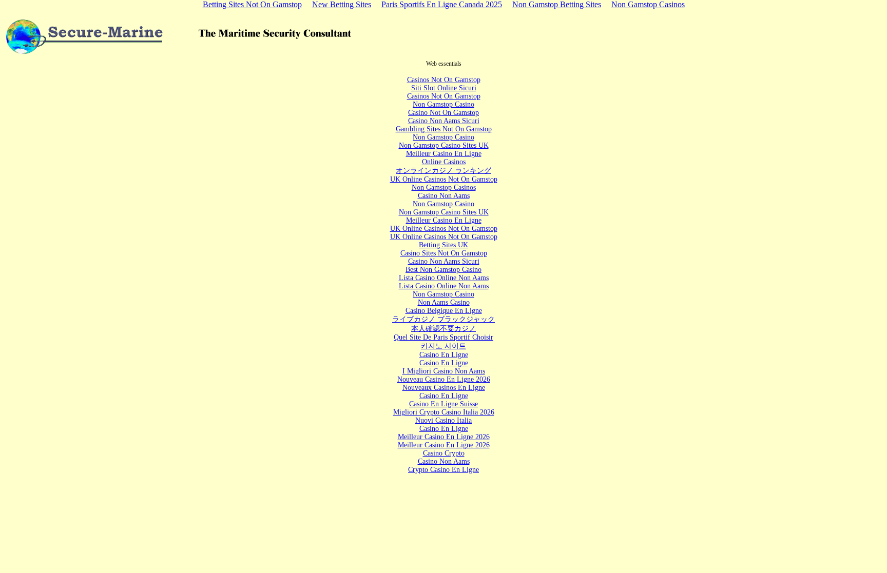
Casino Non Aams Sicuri (443, 121)
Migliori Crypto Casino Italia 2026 (443, 412)
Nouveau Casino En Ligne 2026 (443, 379)
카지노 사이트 (443, 346)
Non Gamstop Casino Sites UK (444, 145)
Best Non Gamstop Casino (443, 269)
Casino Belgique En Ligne (444, 310)
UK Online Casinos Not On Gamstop (443, 179)
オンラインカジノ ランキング (443, 170)
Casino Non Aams (444, 196)
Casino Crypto (444, 453)
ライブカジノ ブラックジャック (443, 319)
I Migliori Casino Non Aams (443, 371)
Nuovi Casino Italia (443, 420)
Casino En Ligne (443, 355)
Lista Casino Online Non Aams (444, 278)
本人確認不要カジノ (443, 328)
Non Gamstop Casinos (444, 187)
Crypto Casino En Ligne (443, 469)
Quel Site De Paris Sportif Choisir (443, 337)
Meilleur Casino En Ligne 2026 (444, 437)
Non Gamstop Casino (443, 104)
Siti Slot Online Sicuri (443, 88)
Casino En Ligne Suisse (443, 404)
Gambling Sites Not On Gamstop (444, 129)
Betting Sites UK (443, 245)
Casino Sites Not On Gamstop (443, 253)
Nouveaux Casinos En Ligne (443, 387)
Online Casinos (444, 162)
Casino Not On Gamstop (443, 112)
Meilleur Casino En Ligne (443, 153)
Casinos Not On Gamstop (443, 80)
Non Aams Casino (444, 302)
